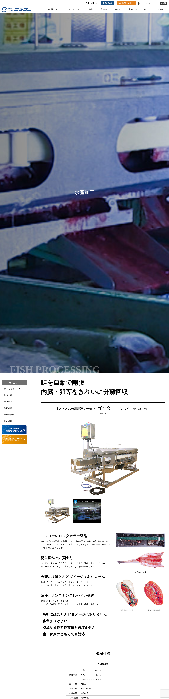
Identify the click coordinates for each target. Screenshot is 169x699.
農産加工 (10, 408)
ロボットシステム (15, 389)
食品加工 (10, 395)
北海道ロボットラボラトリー (139, 9)
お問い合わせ (108, 3)
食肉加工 (10, 401)
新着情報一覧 (52, 9)
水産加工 (10, 421)
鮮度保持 (10, 414)
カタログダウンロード (126, 3)
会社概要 (118, 9)
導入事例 (104, 9)
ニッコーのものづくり (73, 9)
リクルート (162, 9)
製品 (91, 9)
